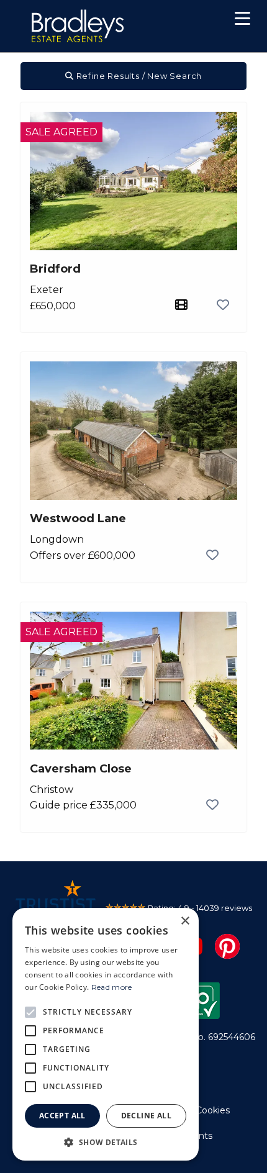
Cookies (213, 1110)
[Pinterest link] (227, 945)
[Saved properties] (200, 21)
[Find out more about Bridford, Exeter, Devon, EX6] (133, 180)
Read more (111, 987)
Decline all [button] (146, 1115)
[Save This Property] (223, 305)
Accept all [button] (62, 1115)
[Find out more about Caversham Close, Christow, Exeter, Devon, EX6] (133, 680)
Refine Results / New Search (138, 76)
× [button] (184, 921)
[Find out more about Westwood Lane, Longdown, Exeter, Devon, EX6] (133, 430)
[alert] (105, 1034)
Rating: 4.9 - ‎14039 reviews (200, 908)
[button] (242, 20)
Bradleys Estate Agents (77, 26)
